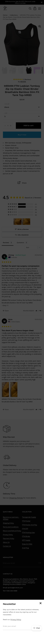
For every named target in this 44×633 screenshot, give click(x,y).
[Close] (40, 603)
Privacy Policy (15, 619)
